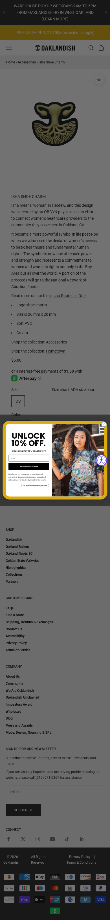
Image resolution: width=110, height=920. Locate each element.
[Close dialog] (104, 424)
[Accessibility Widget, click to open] (101, 460)
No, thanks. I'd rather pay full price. (35, 485)
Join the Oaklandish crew (29, 467)
